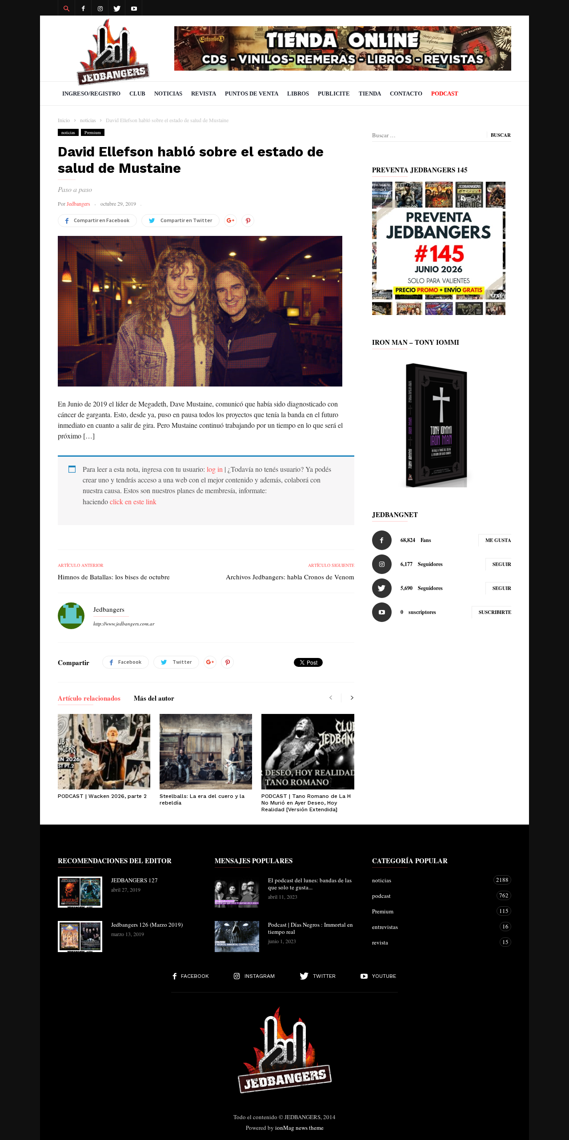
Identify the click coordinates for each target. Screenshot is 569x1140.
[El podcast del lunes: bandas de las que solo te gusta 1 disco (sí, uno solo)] (237, 892)
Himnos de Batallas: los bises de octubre (114, 576)
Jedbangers (78, 203)
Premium (92, 132)
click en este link (133, 501)
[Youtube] (133, 8)
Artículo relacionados (89, 699)
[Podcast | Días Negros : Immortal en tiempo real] (237, 936)
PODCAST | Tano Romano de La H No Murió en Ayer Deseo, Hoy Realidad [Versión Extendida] (306, 803)
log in (215, 469)
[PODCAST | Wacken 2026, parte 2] (104, 751)
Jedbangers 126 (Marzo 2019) (147, 925)
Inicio (64, 120)
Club (137, 93)
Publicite (334, 93)
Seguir (502, 564)
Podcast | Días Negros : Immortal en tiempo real (310, 928)
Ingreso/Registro (91, 93)
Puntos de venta (251, 93)
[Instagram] (100, 8)
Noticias (168, 93)
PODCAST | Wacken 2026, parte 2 (102, 796)
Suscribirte (495, 612)
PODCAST (444, 93)
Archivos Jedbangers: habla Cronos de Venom (290, 576)
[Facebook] (83, 8)
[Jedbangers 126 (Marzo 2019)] (80, 936)
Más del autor (154, 699)
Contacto (406, 93)
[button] (66, 8)
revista (432, 942)
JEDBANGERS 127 (134, 880)
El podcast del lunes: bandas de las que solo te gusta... (310, 883)
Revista (203, 93)
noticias (68, 132)
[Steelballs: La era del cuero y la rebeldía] (206, 751)
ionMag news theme (299, 1128)
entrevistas (432, 926)
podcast (432, 895)
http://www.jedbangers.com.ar (123, 623)
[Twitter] (116, 8)
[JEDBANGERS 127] (80, 892)
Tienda (370, 93)
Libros (298, 93)
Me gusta (498, 540)
